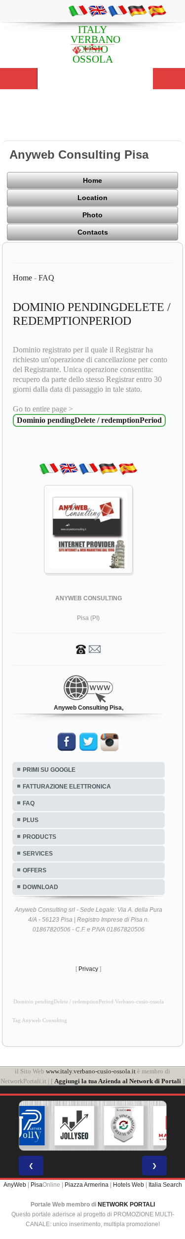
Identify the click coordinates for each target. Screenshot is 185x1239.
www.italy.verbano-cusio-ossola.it (91, 1071)
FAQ (46, 278)
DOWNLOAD (40, 887)
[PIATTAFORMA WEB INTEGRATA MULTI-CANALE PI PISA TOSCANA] (123, 1125)
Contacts (92, 232)
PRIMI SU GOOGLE (49, 769)
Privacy (88, 968)
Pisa (36, 1184)
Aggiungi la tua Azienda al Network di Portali (117, 1081)
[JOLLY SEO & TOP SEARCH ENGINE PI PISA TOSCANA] (74, 1125)
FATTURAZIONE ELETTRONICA (67, 786)
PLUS (30, 820)
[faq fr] (117, 10)
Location (92, 198)
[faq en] (98, 10)
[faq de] (137, 10)
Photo (92, 215)
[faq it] (78, 10)
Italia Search (165, 1184)
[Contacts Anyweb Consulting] (88, 648)
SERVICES (38, 853)
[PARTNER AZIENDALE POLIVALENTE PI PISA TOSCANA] (24, 1125)
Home (92, 180)
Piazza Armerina (87, 1184)
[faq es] (157, 10)
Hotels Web (128, 1184)
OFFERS (34, 870)
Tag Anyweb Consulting (39, 1020)
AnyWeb (14, 1184)
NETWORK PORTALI (126, 1204)
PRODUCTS (39, 836)
